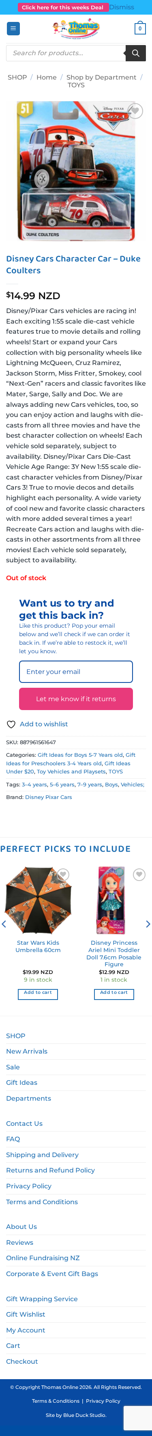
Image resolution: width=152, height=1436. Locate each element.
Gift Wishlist (25, 1314)
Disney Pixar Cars (48, 797)
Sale (13, 1067)
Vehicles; (132, 785)
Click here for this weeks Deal (63, 7)
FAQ (13, 1139)
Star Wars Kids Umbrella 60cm (38, 946)
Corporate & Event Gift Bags (52, 1274)
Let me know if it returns (76, 699)
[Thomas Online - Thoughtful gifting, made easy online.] (76, 29)
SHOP (17, 77)
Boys (111, 785)
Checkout (22, 1361)
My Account (25, 1330)
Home (46, 77)
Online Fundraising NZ (43, 1258)
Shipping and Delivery (42, 1155)
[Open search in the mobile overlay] (76, 53)
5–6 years (62, 785)
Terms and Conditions (42, 1202)
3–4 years (34, 785)
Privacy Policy (28, 1186)
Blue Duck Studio (84, 1415)
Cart (13, 1346)
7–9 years (89, 785)
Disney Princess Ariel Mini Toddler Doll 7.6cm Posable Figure (113, 953)
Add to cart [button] (38, 992)
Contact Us (24, 1123)
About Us (21, 1227)
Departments (28, 1098)
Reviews (19, 1242)
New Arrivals (26, 1051)
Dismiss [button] (121, 7)
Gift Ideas (21, 1082)
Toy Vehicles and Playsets (71, 772)
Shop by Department (101, 77)
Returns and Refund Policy (50, 1170)
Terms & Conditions (55, 1401)
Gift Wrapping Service (42, 1299)
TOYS (76, 85)
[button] (13, 28)
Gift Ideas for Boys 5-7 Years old (80, 755)
